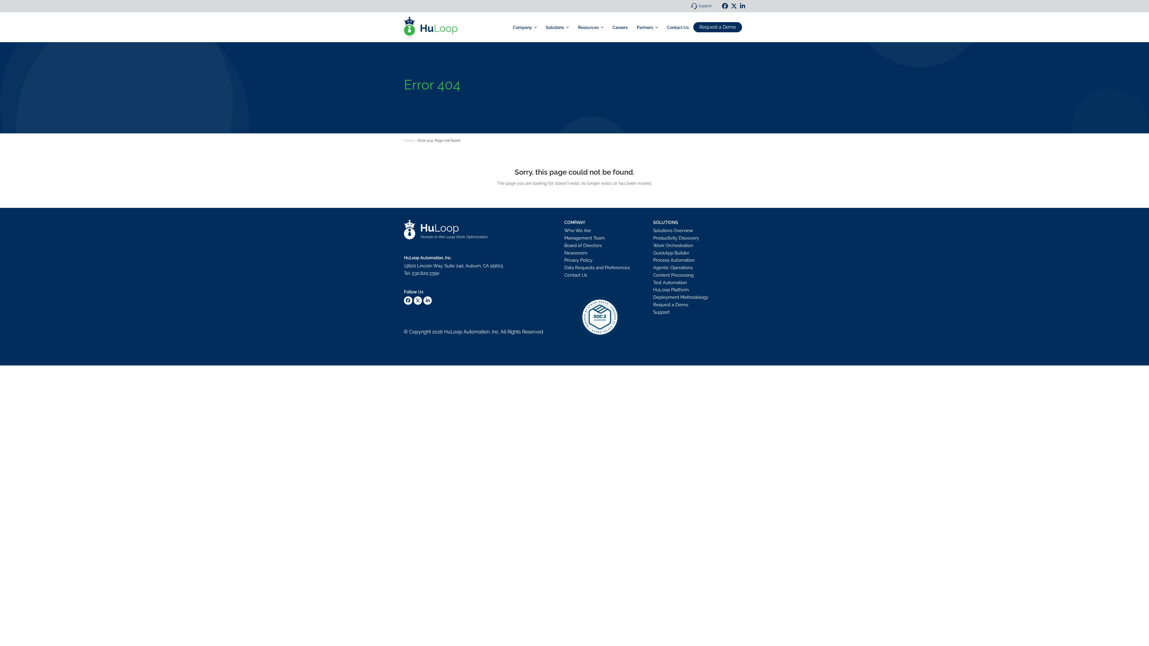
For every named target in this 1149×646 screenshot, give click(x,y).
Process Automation (674, 260)
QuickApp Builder (671, 253)
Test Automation (670, 282)
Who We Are (577, 230)
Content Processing (673, 275)
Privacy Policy (578, 260)
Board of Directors (583, 245)
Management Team (584, 238)
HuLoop (453, 332)
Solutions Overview (673, 230)
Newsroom (575, 253)
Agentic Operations (673, 267)
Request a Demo (717, 27)
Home (409, 140)
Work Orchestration (673, 245)
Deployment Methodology (680, 297)
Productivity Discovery (676, 238)
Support (705, 6)
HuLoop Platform (671, 289)
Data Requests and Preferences (597, 267)
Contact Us (575, 275)
